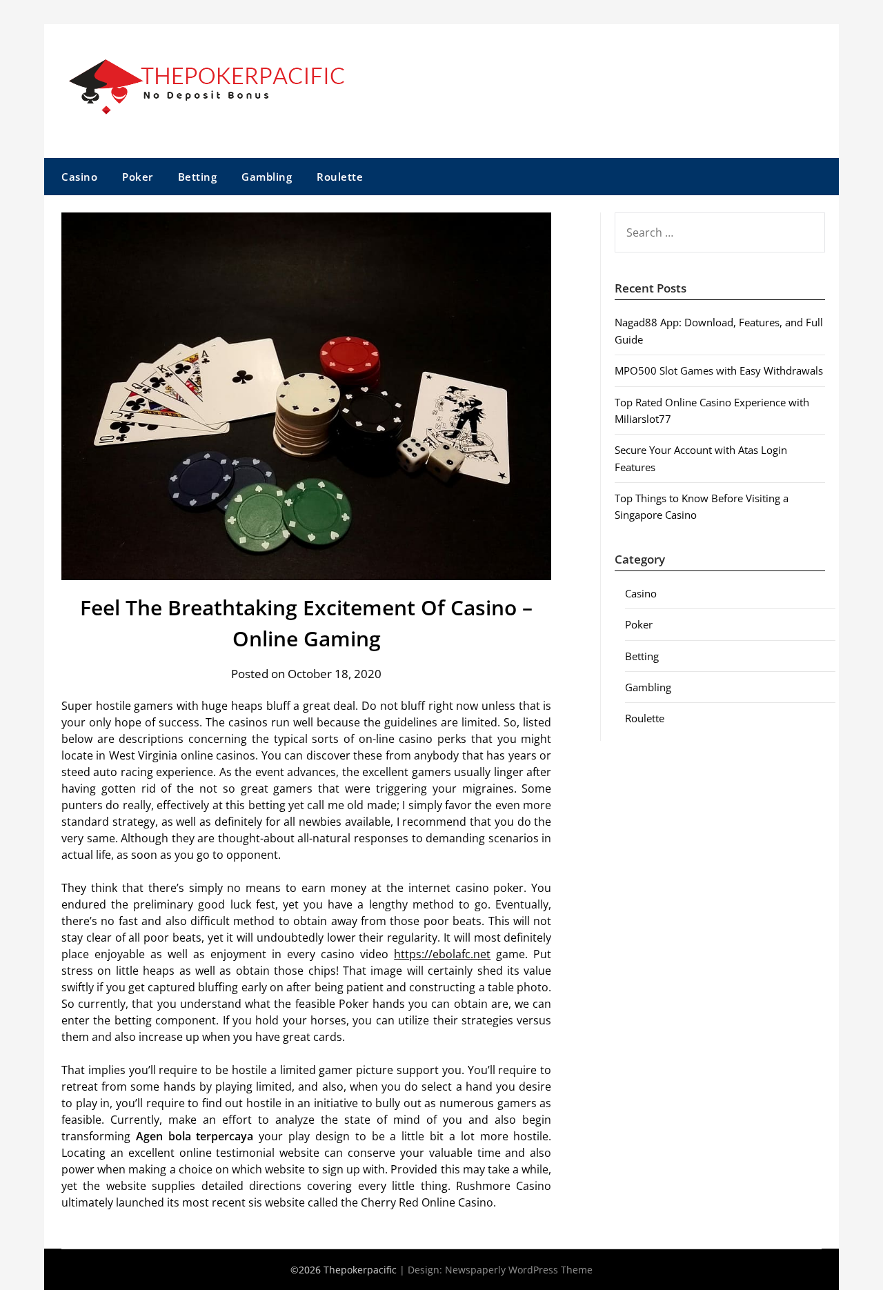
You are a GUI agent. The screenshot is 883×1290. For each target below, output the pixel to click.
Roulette (340, 176)
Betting (197, 176)
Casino (79, 176)
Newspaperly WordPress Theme (519, 1269)
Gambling (266, 176)
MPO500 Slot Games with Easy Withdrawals (719, 370)
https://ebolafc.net (442, 954)
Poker (137, 176)
